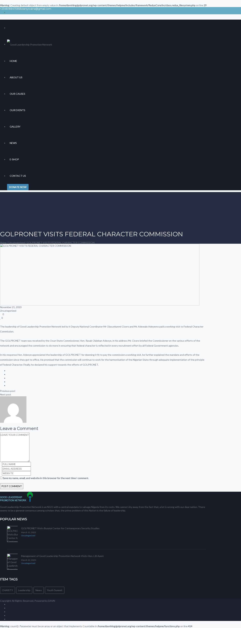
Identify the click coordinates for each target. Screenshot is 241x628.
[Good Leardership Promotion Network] (29, 44)
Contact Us (18, 175)
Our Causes (17, 93)
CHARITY (7, 590)
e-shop (14, 159)
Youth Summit (54, 590)
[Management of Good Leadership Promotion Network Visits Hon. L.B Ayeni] (12, 563)
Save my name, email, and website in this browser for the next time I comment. (46, 478)
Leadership (24, 590)
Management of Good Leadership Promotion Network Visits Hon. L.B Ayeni (62, 555)
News (13, 142)
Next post (5, 394)
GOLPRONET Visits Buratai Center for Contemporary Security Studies (60, 528)
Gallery (15, 126)
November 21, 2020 (11, 307)
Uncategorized (16, 242)
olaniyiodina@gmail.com (36, 8)
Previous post (7, 390)
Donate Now (17, 187)
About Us (16, 77)
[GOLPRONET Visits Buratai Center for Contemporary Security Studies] (12, 535)
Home (13, 60)
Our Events (17, 110)
